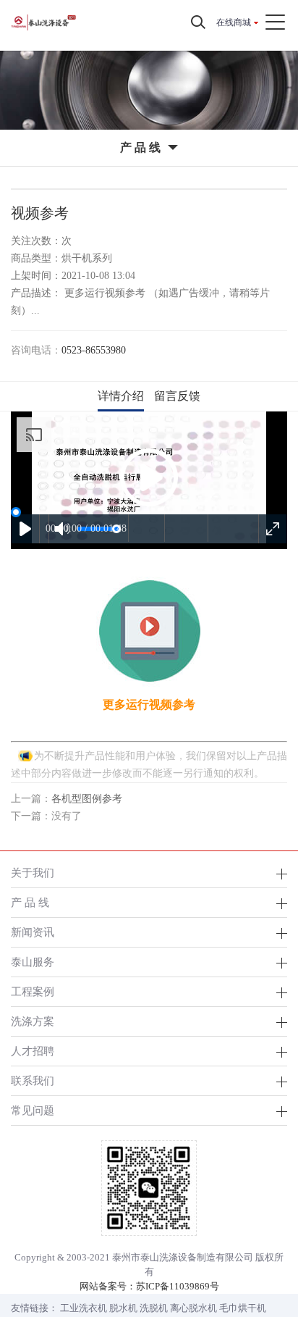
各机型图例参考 (86, 798)
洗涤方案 (32, 1021)
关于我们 (32, 872)
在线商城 (233, 22)
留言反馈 (177, 396)
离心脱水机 (193, 1308)
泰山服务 (32, 962)
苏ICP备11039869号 (177, 1286)
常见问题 (32, 1110)
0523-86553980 (93, 350)
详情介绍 (121, 396)
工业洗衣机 (83, 1308)
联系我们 (32, 1080)
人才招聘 (32, 1051)
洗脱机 (154, 1308)
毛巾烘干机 (242, 1308)
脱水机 (123, 1308)
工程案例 (32, 991)
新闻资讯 (32, 932)
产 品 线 (30, 902)
